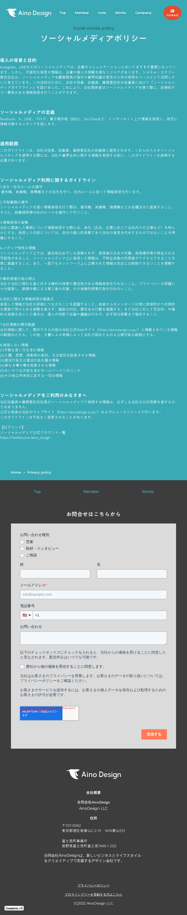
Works (120, 12)
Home (16, 472)
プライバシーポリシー (93, 885)
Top (62, 12)
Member (82, 12)
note (102, 12)
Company (143, 12)
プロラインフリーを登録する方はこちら (93, 894)
